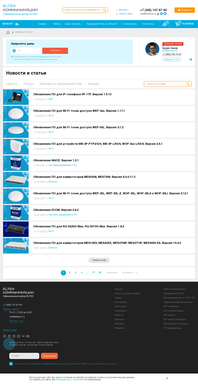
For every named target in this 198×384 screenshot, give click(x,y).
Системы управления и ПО (63, 165)
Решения (93, 84)
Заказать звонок (11, 309)
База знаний (121, 302)
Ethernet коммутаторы (174, 289)
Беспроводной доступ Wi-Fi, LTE (179, 298)
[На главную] (20, 10)
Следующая (112, 273)
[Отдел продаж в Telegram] (161, 13)
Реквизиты (120, 328)
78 (99, 273)
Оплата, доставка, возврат (127, 294)
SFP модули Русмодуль (175, 320)
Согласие (18, 59)
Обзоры (28, 84)
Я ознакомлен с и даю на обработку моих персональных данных (66, 364)
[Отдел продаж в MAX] (165, 13)
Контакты (119, 324)
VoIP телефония (171, 307)
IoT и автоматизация (174, 311)
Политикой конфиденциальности (41, 57)
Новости (11, 84)
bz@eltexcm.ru (169, 51)
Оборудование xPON (173, 294)
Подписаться (49, 356)
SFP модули (169, 315)
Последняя (127, 273)
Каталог (7, 24)
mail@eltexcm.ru (17, 317)
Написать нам (16, 321)
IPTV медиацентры (173, 328)
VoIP (51, 99)
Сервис (118, 298)
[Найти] (104, 10)
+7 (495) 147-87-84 (153, 10)
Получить (55, 51)
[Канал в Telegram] (9, 336)
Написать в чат (172, 59)
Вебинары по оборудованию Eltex (61, 84)
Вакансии (119, 320)
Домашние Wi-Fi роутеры (176, 324)
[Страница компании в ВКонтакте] (23, 336)
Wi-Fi (51, 116)
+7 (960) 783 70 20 (171, 55)
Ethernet (53, 182)
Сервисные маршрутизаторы (178, 302)
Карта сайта (121, 307)
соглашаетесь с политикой (70, 380)
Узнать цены (9, 330)
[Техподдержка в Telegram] (13, 336)
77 (93, 273)
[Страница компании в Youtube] (27, 336)
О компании (120, 311)
